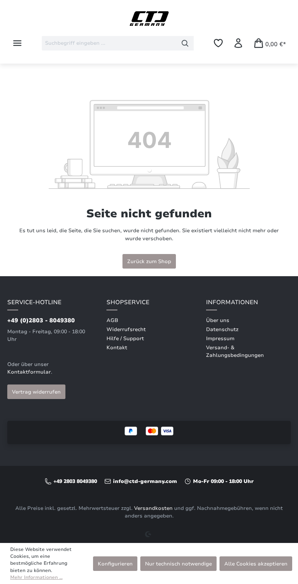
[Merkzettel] (218, 43)
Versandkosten (153, 508)
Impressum (220, 338)
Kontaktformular (29, 371)
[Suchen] (185, 43)
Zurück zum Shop (149, 261)
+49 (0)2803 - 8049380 (41, 321)
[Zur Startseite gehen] (149, 18)
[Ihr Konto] (238, 43)
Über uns (217, 320)
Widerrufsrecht (126, 329)
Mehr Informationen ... (36, 577)
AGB (112, 320)
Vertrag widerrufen (36, 391)
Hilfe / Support (125, 338)
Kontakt (116, 347)
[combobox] (109, 43)
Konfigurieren (115, 563)
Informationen (232, 302)
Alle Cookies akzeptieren (255, 563)
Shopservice (127, 302)
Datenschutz (222, 329)
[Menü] (17, 43)
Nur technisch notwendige (178, 563)
